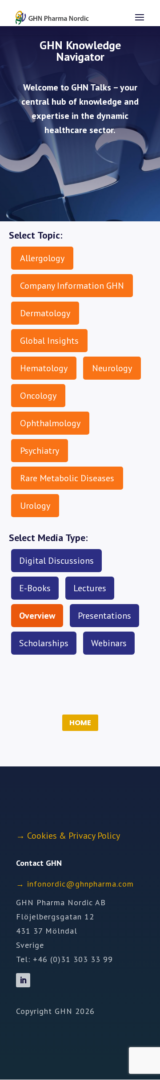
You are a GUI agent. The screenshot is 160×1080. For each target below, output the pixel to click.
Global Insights (49, 340)
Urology (35, 505)
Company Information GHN (72, 285)
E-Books (35, 588)
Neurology (112, 368)
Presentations (104, 615)
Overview (37, 615)
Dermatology (45, 313)
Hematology (44, 368)
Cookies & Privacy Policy (73, 835)
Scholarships (43, 643)
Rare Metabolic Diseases (67, 478)
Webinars (109, 643)
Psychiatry (39, 450)
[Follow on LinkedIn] (23, 980)
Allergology (42, 258)
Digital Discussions (56, 560)
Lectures (89, 588)
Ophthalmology (50, 423)
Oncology (38, 395)
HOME (80, 723)
